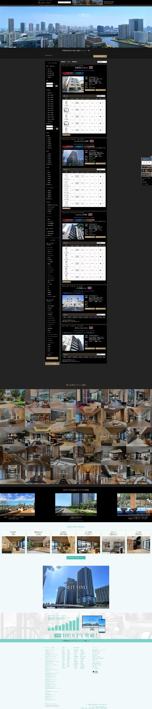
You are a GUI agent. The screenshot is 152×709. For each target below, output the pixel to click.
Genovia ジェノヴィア (49, 678)
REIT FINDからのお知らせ (97, 664)
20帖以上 (49, 194)
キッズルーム (50, 267)
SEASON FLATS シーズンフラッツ (51, 669)
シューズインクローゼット (53, 334)
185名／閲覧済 (66, 212)
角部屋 (49, 346)
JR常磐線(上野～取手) (92, 153)
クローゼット (50, 316)
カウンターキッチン (51, 320)
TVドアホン (50, 253)
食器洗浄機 (50, 328)
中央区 (68, 649)
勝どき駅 (75, 659)
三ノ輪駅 (98, 337)
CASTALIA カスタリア (49, 663)
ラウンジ (49, 265)
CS (48, 288)
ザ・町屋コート (81, 288)
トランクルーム (51, 255)
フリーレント (50, 221)
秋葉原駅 (82, 668)
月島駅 (75, 668)
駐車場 (49, 257)
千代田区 (68, 653)
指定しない (50, 123)
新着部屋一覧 (94, 654)
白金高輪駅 (76, 656)
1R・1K (49, 68)
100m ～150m (51, 119)
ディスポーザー (51, 324)
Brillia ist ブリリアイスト (49, 668)
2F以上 (49, 172)
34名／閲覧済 (66, 286)
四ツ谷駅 (82, 659)
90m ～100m (51, 116)
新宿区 (63, 653)
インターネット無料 (51, 296)
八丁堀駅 (75, 666)
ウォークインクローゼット (53, 336)
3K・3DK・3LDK (51, 75)
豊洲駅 (82, 654)
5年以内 (49, 139)
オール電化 (50, 284)
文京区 (63, 656)
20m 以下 (50, 92)
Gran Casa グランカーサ (49, 683)
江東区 (68, 651)
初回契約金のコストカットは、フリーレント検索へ (75, 640)
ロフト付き (50, 340)
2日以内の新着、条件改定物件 (98, 658)
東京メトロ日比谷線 (92, 337)
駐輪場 (49, 263)
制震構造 (49, 294)
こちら (68, 321)
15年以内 (49, 145)
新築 (48, 135)
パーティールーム (51, 278)
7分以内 (49, 160)
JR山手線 (90, 339)
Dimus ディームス (48, 666)
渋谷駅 (82, 649)
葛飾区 (68, 666)
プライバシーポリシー (96, 661)
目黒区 (68, 654)
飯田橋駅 (82, 658)
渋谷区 (63, 651)
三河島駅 (98, 153)
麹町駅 (82, 661)
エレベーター (50, 247)
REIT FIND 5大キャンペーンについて (99, 649)
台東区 (68, 656)
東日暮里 (95, 335)
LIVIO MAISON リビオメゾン (50, 694)
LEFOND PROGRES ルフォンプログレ (52, 661)
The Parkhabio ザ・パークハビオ (51, 654)
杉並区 (68, 663)
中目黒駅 (82, 664)
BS (48, 286)
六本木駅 (75, 651)
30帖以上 (49, 196)
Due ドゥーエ (47, 671)
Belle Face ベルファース (49, 696)
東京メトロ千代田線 (92, 78)
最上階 (49, 182)
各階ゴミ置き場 (51, 280)
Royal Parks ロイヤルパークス (50, 679)
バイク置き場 (50, 261)
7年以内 (49, 141)
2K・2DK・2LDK (51, 73)
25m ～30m (50, 97)
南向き (49, 350)
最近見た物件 (144, 163)
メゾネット (50, 338)
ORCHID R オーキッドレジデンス (51, 664)
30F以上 (49, 180)
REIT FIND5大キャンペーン (75, 557)
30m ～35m (50, 99)
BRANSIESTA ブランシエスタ (50, 684)
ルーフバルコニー (51, 342)
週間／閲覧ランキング (96, 651)
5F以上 (49, 174)
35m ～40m (50, 101)
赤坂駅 (75, 653)
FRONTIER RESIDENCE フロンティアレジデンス (52, 689)
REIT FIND (42, 5)
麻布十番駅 (76, 649)
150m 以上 (50, 121)
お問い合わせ (94, 666)
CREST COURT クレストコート (51, 681)
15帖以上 (49, 192)
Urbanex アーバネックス (49, 659)
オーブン (49, 326)
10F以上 (49, 176)
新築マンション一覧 (96, 656)
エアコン (49, 332)
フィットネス (50, 271)
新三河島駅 (95, 225)
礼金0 (49, 219)
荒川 (94, 150)
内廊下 (49, 282)
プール (49, 274)
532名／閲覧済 (66, 139)
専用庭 (49, 344)
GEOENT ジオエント (49, 698)
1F (48, 170)
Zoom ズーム (47, 693)
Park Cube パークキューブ (50, 658)
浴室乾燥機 (50, 314)
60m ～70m (50, 110)
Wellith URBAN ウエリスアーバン (51, 691)
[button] (129, 505)
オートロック (50, 249)
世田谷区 (68, 658)
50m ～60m (50, 108)
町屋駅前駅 (95, 81)
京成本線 (90, 80)
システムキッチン (51, 318)
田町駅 (75, 658)
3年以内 (49, 137)
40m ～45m (50, 103)
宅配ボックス (50, 251)
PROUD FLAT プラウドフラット (51, 656)
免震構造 (49, 292)
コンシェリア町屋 (81, 214)
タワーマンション (51, 206)
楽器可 (49, 290)
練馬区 (68, 664)
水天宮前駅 (76, 663)
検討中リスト (94, 659)
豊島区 (68, 659)
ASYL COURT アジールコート (50, 686)
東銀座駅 (75, 664)
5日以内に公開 (50, 233)
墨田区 (63, 658)
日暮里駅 (94, 339)
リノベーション (51, 352)
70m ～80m (50, 112)
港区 (63, 649)
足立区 (63, 666)
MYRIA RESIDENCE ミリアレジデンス (52, 673)
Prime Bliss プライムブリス (50, 699)
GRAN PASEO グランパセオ (50, 674)
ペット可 (49, 213)
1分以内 (49, 153)
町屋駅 (98, 78)
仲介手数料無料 (51, 223)
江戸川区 (64, 668)
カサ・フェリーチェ (81, 328)
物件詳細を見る (88, 90)
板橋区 (63, 664)
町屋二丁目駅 (96, 298)
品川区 (63, 654)
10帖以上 (49, 190)
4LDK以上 (49, 77)
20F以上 (49, 178)
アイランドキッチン (51, 322)
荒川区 (92, 77)
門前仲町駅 (83, 653)
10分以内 (49, 162)
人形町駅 (75, 661)
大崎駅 (82, 663)
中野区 (63, 663)
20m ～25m (50, 95)
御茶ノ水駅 (83, 666)
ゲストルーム (50, 276)
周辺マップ (98, 90)
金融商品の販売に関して (97, 663)
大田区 (63, 659)
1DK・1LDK (50, 71)
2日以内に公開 (50, 231)
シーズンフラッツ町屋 (81, 141)
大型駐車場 (50, 259)
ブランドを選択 (52, 363)
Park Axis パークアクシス (50, 649)
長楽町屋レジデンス (81, 67)
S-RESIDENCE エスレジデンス (50, 676)
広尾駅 (75, 654)
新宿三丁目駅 (83, 656)
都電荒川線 (91, 81)
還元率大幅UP (50, 225)
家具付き (49, 354)
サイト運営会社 (95, 668)
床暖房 (49, 330)
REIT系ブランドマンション (53, 204)
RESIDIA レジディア (48, 651)
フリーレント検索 (95, 653)
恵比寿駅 (82, 651)
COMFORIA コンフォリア (49, 653)
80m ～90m (50, 114)
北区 (63, 661)
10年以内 (49, 143)
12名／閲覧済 (66, 65)
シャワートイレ (51, 312)
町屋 (94, 77)
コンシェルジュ (51, 269)
